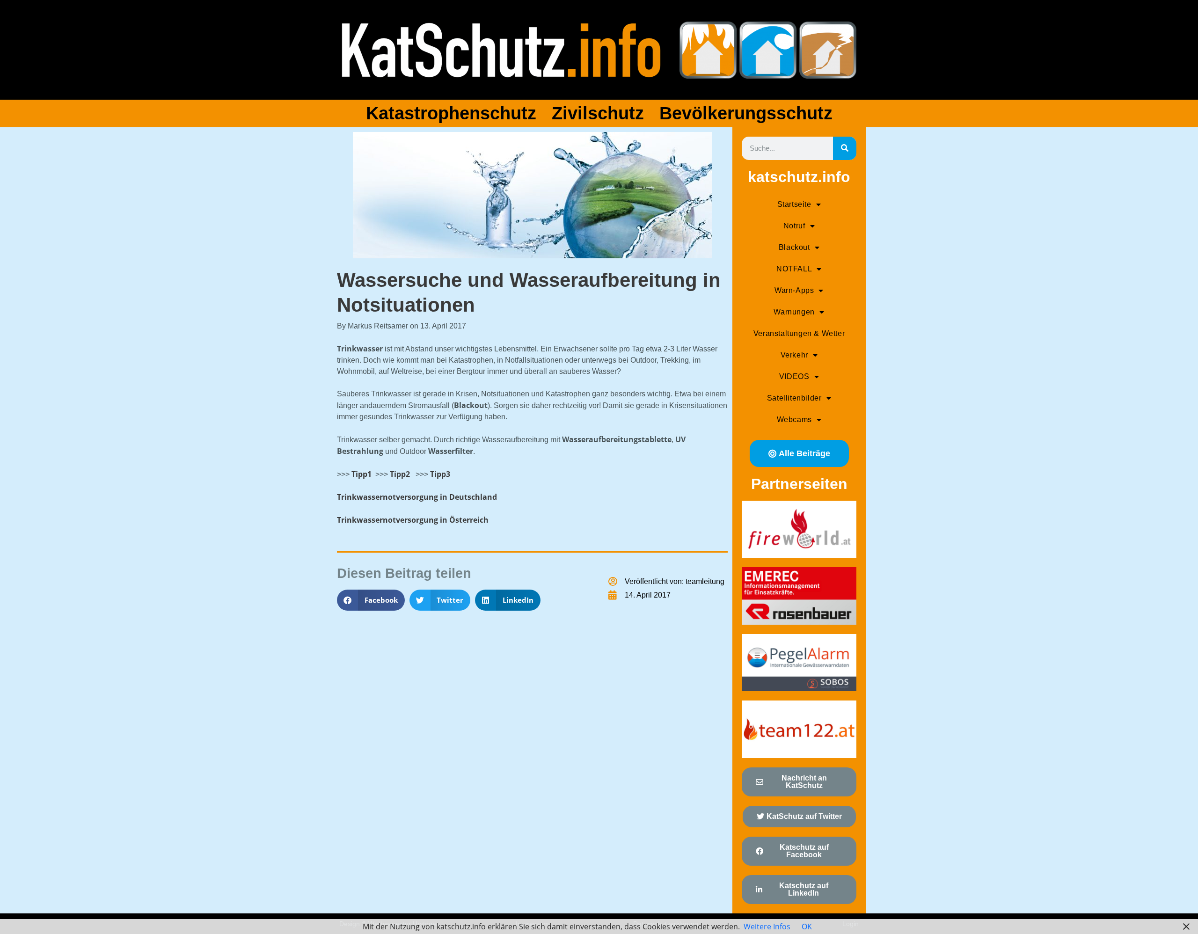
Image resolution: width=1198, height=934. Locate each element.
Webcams (794, 419)
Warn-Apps (794, 290)
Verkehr (794, 355)
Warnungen (794, 312)
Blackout (794, 247)
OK (807, 926)
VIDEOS (794, 376)
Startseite (794, 204)
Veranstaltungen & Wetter (799, 333)
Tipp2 (399, 474)
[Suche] (844, 148)
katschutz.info (799, 176)
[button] (371, 600)
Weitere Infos (767, 926)
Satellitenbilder (794, 398)
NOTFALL (794, 269)
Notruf (794, 226)
